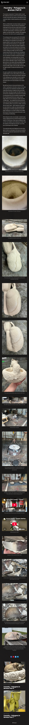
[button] (14, 723)
